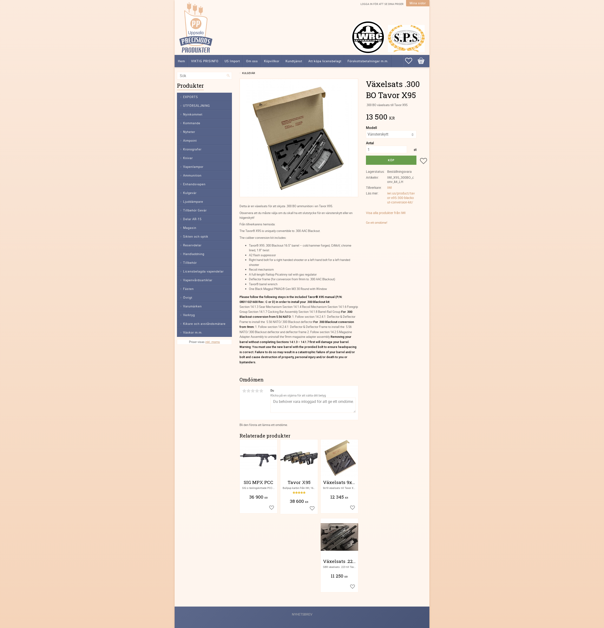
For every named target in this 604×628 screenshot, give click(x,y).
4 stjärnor (257, 391)
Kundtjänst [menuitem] (293, 61)
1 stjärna (244, 391)
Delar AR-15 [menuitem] (192, 219)
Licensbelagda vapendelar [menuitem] (203, 271)
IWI (389, 187)
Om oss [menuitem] (252, 61)
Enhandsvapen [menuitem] (194, 184)
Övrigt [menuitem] (187, 297)
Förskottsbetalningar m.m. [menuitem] (368, 61)
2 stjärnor (248, 391)
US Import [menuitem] (232, 61)
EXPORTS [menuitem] (190, 97)
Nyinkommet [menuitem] (192, 114)
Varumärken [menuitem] (192, 306)
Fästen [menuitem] (188, 289)
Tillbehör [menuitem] (190, 262)
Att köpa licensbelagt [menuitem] (324, 61)
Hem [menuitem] (181, 61)
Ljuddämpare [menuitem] (193, 201)
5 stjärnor (261, 391)
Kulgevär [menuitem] (190, 193)
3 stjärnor (253, 391)
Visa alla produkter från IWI (386, 213)
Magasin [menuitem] (189, 228)
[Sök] (228, 75)
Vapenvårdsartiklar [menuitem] (197, 280)
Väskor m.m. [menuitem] (192, 332)
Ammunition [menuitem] (192, 175)
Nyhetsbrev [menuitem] (302, 614)
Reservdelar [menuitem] (192, 245)
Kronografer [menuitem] (192, 149)
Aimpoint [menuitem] (190, 140)
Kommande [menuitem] (191, 123)
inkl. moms (212, 342)
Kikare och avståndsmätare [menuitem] (204, 324)
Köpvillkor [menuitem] (271, 61)
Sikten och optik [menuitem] (195, 236)
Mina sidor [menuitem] (418, 3)
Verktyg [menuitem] (189, 315)
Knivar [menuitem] (188, 158)
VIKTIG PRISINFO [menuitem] (204, 61)
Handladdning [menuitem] (193, 254)
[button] (411, 60)
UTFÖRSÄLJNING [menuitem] (196, 105)
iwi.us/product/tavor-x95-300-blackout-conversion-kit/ (401, 197)
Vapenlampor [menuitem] (193, 167)
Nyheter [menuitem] (189, 132)
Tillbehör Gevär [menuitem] (195, 210)
